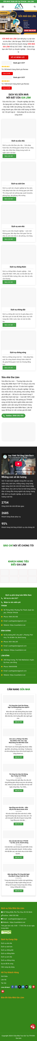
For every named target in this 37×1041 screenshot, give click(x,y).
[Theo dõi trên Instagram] (16, 987)
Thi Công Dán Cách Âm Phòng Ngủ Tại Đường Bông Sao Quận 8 (18, 706)
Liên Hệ (3, 980)
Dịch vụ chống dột (7, 950)
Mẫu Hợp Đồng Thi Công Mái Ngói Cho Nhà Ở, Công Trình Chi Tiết (18, 875)
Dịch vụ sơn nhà (6, 957)
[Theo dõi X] (19, 987)
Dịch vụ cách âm (6, 947)
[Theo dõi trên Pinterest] (33, 987)
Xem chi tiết (18, 721)
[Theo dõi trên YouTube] (2, 991)
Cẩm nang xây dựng (7, 967)
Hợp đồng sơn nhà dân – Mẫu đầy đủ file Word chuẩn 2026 (18, 808)
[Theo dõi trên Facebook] (12, 987)
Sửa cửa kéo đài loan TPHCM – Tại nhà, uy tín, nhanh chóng (18, 842)
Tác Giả (3, 983)
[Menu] (3, 6)
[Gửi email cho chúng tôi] (26, 987)
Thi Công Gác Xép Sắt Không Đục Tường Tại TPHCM (18, 775)
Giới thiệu (4, 976)
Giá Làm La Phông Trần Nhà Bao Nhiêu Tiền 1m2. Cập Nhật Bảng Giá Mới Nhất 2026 (18, 740)
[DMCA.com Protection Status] (6, 932)
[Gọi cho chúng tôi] (30, 987)
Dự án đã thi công (7, 964)
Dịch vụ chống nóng (7, 960)
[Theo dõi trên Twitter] (23, 987)
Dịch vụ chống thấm (8, 953)
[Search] (34, 7)
